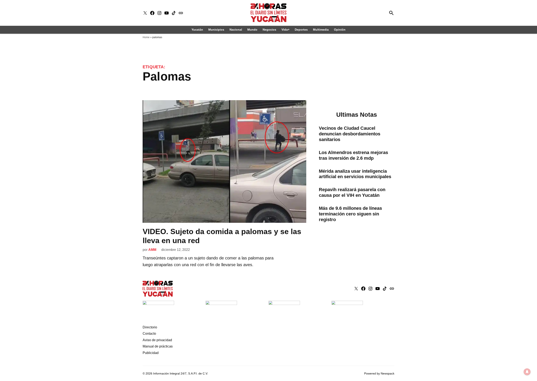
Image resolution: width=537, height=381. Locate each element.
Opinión (339, 29)
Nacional (235, 29)
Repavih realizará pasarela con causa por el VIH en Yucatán (352, 192)
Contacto (149, 333)
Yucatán (197, 29)
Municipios (216, 29)
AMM (152, 249)
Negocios (269, 29)
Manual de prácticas (158, 346)
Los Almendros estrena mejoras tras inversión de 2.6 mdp (353, 155)
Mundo (252, 29)
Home (146, 37)
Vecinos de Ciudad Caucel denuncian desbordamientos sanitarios (349, 134)
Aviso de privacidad (157, 340)
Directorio (150, 327)
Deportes (301, 29)
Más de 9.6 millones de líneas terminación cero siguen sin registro (350, 214)
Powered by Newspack (379, 373)
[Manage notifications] (527, 371)
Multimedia (321, 29)
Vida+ (285, 29)
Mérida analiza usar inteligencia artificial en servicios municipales (355, 173)
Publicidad (151, 353)
